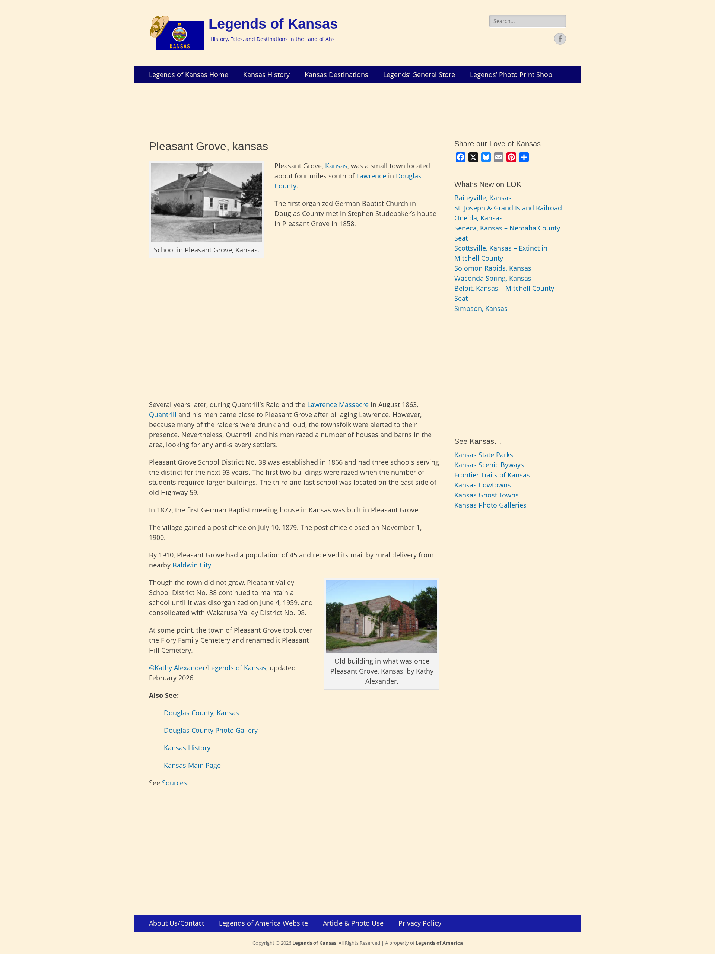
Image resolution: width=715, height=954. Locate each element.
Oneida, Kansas (478, 217)
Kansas (336, 165)
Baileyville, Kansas (483, 197)
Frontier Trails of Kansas (492, 474)
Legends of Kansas (273, 24)
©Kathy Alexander (177, 667)
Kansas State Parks (483, 454)
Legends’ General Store (419, 74)
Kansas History (266, 74)
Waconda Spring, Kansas (492, 278)
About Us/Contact (176, 923)
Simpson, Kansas (481, 308)
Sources (174, 782)
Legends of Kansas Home (188, 74)
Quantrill (163, 414)
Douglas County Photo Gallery (211, 730)
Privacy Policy (419, 923)
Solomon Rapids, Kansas (492, 268)
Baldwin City (191, 564)
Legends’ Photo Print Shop (511, 74)
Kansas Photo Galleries (490, 504)
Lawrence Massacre (338, 404)
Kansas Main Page (192, 765)
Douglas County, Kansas (201, 712)
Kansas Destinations (336, 74)
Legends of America (439, 942)
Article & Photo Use (353, 923)
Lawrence (371, 175)
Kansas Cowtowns (482, 484)
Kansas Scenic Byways (489, 464)
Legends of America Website (263, 923)
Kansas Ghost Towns (486, 494)
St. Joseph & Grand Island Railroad (508, 207)
